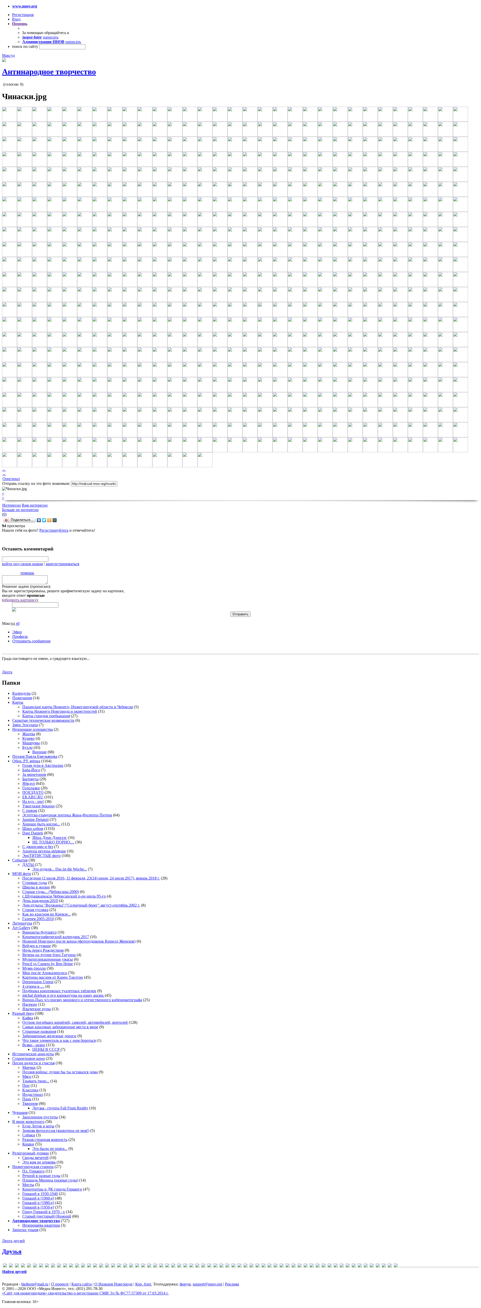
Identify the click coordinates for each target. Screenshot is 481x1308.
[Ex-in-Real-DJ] (59, 1266)
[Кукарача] (323, 1266)
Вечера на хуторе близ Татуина (49, 955)
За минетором (34, 774)
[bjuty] (35, 1266)
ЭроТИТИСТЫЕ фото (41, 855)
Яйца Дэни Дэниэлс (49, 837)
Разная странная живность (44, 1139)
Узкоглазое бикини (38, 806)
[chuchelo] (41, 1266)
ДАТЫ (28, 864)
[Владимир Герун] (257, 1266)
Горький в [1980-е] (38, 1203)
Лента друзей (13, 1241)
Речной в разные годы (41, 1176)
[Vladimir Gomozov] (227, 1266)
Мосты (28, 1185)
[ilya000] (89, 1266)
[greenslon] (77, 1266)
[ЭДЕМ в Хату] (390, 1266)
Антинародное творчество (49, 71)
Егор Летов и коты (38, 1126)
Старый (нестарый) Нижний (46, 1216)
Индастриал (32, 1094)
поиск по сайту (25, 46)
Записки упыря (25, 1230)
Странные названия (39, 1031)
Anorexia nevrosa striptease (44, 851)
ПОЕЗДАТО (33, 792)
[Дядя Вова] (287, 1266)
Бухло (27, 747)
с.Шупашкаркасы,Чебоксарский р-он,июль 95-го (64, 896)
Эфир (17, 632)
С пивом (29, 810)
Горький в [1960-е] (38, 1198)
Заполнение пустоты (40, 1117)
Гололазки (31, 788)
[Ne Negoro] (161, 1266)
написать (50, 37)
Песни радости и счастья (33, 1063)
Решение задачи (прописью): (26, 586)
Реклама (232, 1284)
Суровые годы (34, 883)
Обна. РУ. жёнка (26, 761)
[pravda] (185, 1266)
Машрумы (31, 743)
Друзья (12, 1251)
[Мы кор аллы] (335, 1266)
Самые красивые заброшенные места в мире (60, 1027)
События (20, 860)
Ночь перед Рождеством (43, 950)
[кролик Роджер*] (317, 1266)
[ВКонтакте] (39, 520)
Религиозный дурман (30, 1153)
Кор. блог (143, 1284)
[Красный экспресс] (311, 1266)
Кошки (28, 1144)
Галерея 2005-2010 (38, 919)
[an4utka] (23, 1266)
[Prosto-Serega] (191, 1266)
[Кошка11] (305, 1266)
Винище (39, 752)
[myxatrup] (149, 1266)
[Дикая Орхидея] (269, 1266)
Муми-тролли (34, 968)
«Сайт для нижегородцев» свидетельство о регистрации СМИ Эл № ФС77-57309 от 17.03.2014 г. (85, 1293)
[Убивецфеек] (366, 1266)
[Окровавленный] (347, 1266)
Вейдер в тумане (36, 946)
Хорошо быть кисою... (41, 824)
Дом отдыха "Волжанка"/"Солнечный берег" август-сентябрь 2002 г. (81, 905)
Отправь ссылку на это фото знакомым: (36, 483)
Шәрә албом (32, 828)
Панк (26, 1099)
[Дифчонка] (281, 1266)
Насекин (29, 1004)
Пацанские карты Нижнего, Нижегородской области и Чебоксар (77, 707)
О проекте (60, 1284)
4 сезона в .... (33, 986)
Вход (16, 19)
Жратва (28, 734)
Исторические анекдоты (33, 1054)
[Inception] (95, 1266)
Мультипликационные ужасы (47, 959)
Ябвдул (28, 783)
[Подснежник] (353, 1266)
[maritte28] (125, 1266)
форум (185, 1284)
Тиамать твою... (35, 1081)
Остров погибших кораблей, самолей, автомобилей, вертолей (75, 1022)
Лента (7, 672)
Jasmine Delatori (35, 819)
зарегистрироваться (62, 564)
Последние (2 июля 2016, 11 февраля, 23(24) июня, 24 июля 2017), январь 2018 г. (91, 878)
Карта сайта (81, 1284)
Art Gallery (21, 928)
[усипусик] (372, 1266)
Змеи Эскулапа (25, 725)
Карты (17, 702)
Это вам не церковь (39, 1162)
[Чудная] (384, 1266)
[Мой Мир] (54, 520)
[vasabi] (221, 1266)
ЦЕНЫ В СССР (46, 1049)
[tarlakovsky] (209, 1266)
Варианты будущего (39, 932)
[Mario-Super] (119, 1266)
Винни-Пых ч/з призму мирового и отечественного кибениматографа (82, 1000)
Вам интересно (35, 505)
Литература (22, 923)
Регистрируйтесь (53, 530)
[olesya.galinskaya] (167, 1266)
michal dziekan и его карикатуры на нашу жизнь (63, 995)
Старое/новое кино (28, 1058)
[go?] (71, 1266)
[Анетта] (239, 1266)
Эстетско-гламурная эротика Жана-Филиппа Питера (67, 815)
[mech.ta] (131, 1266)
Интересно (11, 505)
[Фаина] (378, 1266)
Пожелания (22, 698)
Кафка (27, 1018)
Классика (30, 1090)
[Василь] (251, 1266)
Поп (26, 1085)
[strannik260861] (203, 1266)
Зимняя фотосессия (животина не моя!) (55, 1130)
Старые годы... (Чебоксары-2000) (50, 892)
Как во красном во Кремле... (46, 914)
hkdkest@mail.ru (34, 1284)
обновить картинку (19, 600)
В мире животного (28, 1121)
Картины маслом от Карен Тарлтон (52, 977)
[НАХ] (341, 1266)
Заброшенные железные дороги (49, 1036)
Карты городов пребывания (46, 716)
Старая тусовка (35, 910)
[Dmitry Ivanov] (47, 1266)
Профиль (20, 636)
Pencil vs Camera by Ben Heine (47, 964)
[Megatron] (137, 1266)
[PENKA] (173, 1266)
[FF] (65, 1266)
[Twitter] (44, 520)
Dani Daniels (32, 833)
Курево (28, 738)
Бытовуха (30, 779)
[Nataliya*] (155, 1266)
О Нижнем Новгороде (113, 1284)
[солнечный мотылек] (359, 1266)
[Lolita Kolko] (113, 1266)
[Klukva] (107, 1266)
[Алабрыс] (233, 1266)
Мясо (26, 1076)
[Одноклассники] (49, 520)
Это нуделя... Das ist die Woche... (59, 869)
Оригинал (11, 479)
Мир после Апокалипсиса (44, 973)
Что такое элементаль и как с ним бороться (59, 1040)
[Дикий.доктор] (275, 1266)
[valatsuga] (215, 1266)
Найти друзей (14, 1271)
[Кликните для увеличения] (4, 60)
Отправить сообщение (31, 641)
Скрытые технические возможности (43, 720)
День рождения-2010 (40, 901)
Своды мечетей (35, 1157)
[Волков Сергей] (263, 1266)
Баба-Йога (31, 770)
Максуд (8, 55)
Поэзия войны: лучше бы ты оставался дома (60, 1072)
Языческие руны (36, 1009)
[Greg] (83, 1266)
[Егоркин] (293, 1266)
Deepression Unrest (37, 982)
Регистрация (23, 15)
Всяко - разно (33, 1045)
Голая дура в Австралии (42, 765)
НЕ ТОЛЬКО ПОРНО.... (53, 842)
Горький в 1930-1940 (40, 1194)
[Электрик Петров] (396, 1266)
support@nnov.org (207, 1284)
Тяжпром (30, 1103)
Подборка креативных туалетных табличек (59, 991)
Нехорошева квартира (41, 1225)
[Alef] (17, 1266)
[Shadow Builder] (197, 1266)
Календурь (21, 693)
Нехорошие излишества (32, 729)
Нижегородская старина (33, 1167)
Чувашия (20, 1112)
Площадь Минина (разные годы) (50, 1180)
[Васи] (245, 1266)
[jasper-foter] (101, 1266)
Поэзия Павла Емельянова (34, 756)
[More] (143, 1266)
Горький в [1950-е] (38, 1207)
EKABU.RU (32, 797)
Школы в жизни (36, 887)
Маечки (29, 1067)
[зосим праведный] (299, 1266)
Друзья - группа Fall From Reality (60, 1108)
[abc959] (11, 1266)
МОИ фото (21, 873)
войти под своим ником (22, 564)
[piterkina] (179, 1266)
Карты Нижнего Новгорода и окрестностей (59, 711)
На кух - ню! (33, 801)
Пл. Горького (33, 1171)
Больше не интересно (20, 510)
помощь (27, 573)
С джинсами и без (37, 846)
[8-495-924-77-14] (5, 1266)
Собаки (28, 1135)
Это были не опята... (49, 1148)
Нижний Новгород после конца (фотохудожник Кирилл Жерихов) (79, 941)
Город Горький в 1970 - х (43, 1212)
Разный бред (23, 1013)
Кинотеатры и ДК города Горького (52, 1189)
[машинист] (329, 1266)
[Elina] (53, 1266)
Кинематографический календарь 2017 (55, 937)
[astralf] (29, 1266)
